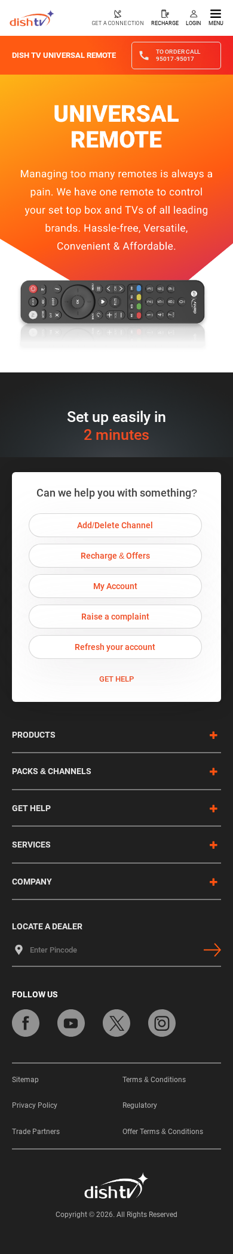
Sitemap (25, 1080)
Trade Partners (36, 1131)
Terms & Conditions (154, 1080)
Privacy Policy (34, 1105)
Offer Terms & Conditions (162, 1131)
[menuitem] (118, 18)
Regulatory (139, 1105)
